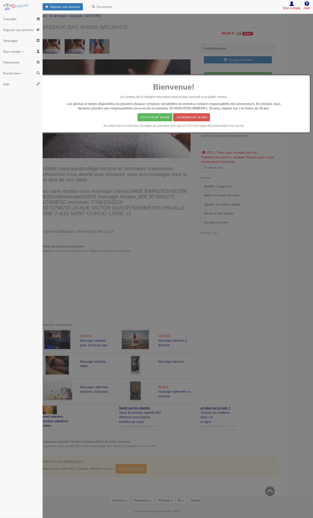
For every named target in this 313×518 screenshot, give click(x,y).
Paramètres (11, 62)
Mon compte (12, 51)
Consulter (10, 19)
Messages (10, 41)
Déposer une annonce (64, 7)
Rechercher (103, 7)
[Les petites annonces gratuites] (21, 5)
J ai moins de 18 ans (191, 117)
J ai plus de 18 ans (154, 117)
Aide (6, 84)
